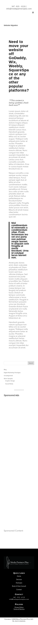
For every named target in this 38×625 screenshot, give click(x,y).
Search (31, 363)
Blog (5, 369)
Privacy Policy (19, 607)
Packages (19, 583)
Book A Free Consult (19, 586)
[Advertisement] (19, 424)
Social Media (9, 384)
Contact (19, 589)
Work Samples (8, 378)
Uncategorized (8, 375)
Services (19, 579)
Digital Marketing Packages (12, 372)
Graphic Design (10, 381)
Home (19, 576)
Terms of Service (19, 609)
